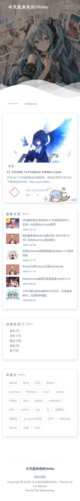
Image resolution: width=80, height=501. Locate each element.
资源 (11, 166)
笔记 (12, 340)
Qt (47, 409)
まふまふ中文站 (32, 418)
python (39, 400)
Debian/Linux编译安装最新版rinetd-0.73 (46, 278)
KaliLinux (65, 418)
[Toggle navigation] (66, 6)
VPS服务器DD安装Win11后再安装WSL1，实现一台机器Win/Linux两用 (47, 222)
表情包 (13, 418)
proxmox (14, 391)
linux (26, 382)
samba (60, 391)
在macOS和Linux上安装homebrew (42, 266)
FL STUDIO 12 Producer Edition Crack (34, 172)
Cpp (37, 409)
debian (13, 382)
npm (26, 400)
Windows (31, 391)
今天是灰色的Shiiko (28, 7)
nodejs (13, 400)
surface (25, 409)
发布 (12, 330)
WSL (37, 427)
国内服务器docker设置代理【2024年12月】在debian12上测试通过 (46, 237)
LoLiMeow (40, 486)
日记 (37, 382)
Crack (46, 391)
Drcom (13, 427)
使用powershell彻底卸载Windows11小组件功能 (47, 253)
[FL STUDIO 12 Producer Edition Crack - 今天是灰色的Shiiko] (40, 140)
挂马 (51, 418)
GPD (11, 409)
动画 (26, 427)
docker (50, 382)
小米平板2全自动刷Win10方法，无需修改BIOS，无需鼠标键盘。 (47, 293)
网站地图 (40, 477)
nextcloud (54, 400)
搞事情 (59, 409)
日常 (12, 335)
